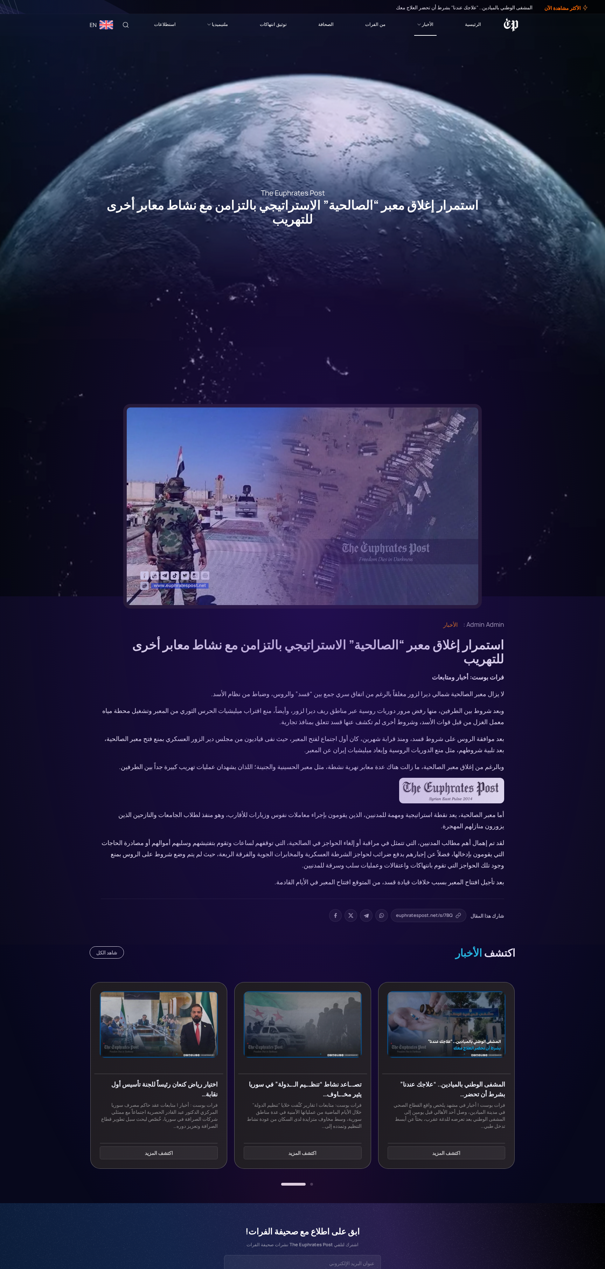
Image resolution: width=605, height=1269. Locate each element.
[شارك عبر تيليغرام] (366, 915)
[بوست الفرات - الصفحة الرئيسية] (511, 25)
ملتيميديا (220, 24)
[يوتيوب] (17, 7)
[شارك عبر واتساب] (381, 915)
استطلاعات (165, 24)
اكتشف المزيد (446, 1153)
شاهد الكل (106, 952)
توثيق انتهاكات (273, 24)
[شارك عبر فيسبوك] (335, 915)
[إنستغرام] (22, 7)
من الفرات (375, 24)
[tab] (311, 1184)
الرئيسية (473, 24)
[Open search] (125, 24)
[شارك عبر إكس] (351, 915)
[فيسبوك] (32, 7)
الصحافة (326, 24)
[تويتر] (27, 7)
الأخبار (427, 24)
